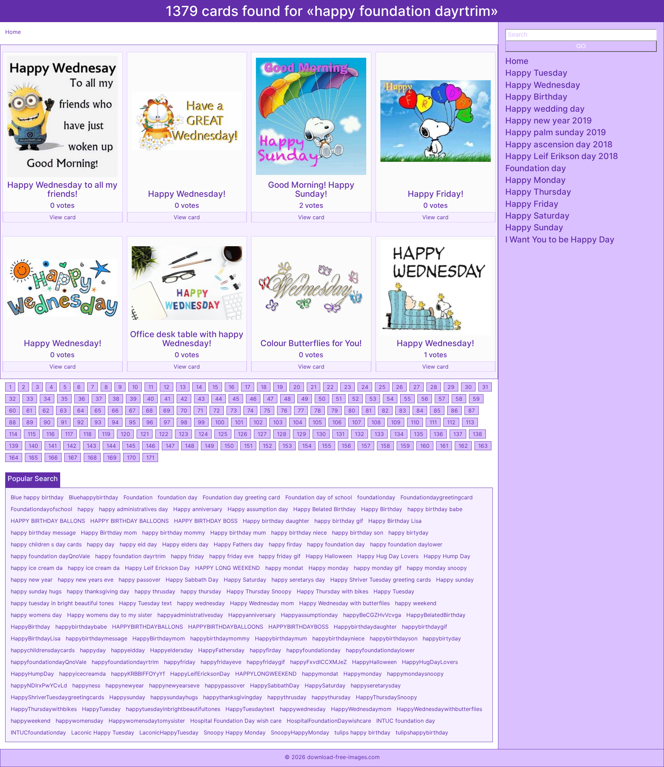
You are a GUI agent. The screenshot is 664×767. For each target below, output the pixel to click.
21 (313, 386)
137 (457, 434)
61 (29, 410)
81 (368, 410)
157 (365, 445)
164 (13, 457)
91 (64, 422)
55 (407, 398)
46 (253, 398)
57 (442, 398)
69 (166, 410)
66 (115, 410)
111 (433, 422)
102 (258, 422)
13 (183, 386)
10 (135, 386)
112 (451, 422)
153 (287, 445)
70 (184, 410)
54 (390, 398)
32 (12, 398)
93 (97, 422)
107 (356, 422)
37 (98, 398)
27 (416, 386)
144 (111, 445)
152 (267, 445)
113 (470, 422)
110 (415, 422)
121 (144, 434)
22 (330, 386)
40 (150, 398)
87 (471, 410)
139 (13, 445)
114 (13, 434)
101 (239, 422)
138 (477, 434)
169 (112, 457)
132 (359, 434)
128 (281, 434)
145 (131, 445)
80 (351, 410)
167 (72, 457)
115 (32, 434)
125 (223, 434)
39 (133, 398)
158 (385, 445)
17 (247, 386)
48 (287, 398)
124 (203, 434)
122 (163, 434)
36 (81, 398)
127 (262, 434)
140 (33, 445)
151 (248, 445)
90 (47, 422)
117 (69, 434)
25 (382, 386)
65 (97, 410)
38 (115, 398)
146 (150, 445)
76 (284, 410)
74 (250, 410)
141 (52, 445)
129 (301, 434)
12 (166, 386)
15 (215, 386)
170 (131, 457)
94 (115, 422)
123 (183, 434)
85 (437, 410)
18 (264, 386)
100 (219, 422)
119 (106, 434)
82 (385, 410)
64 (80, 410)
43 (201, 398)
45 (235, 398)
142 (71, 445)
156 (346, 445)
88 (12, 422)
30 (468, 386)
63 (63, 410)
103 (278, 422)
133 (379, 434)
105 (317, 422)
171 (150, 457)
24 (364, 386)
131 (340, 434)
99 (201, 422)
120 (125, 434)
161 (444, 445)
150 (229, 445)
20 (296, 386)
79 (334, 410)
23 (347, 386)
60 (12, 410)
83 (402, 410)
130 (321, 434)
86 (454, 410)
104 (297, 422)
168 (92, 457)
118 (87, 434)
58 (458, 398)
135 (418, 434)
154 (307, 445)
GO (581, 46)
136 (438, 434)
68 (149, 410)
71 (200, 410)
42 (184, 398)
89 (29, 422)
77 (301, 410)
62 (46, 410)
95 (132, 422)
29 (451, 386)
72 (216, 410)
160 (425, 445)
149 (209, 445)
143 (91, 445)
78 (317, 410)
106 (337, 422)
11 (150, 386)
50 (322, 398)
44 (218, 398)
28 (433, 386)
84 (419, 410)
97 (167, 422)
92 (80, 422)
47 (270, 398)
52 (355, 398)
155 (326, 445)
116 (50, 434)
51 (339, 398)
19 (280, 386)
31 (485, 386)
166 (53, 457)
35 (64, 398)
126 (242, 434)
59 (476, 398)
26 (399, 386)
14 (199, 386)
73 (233, 410)
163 (483, 445)
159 (405, 445)
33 (29, 398)
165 (33, 457)
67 (132, 410)
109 (395, 422)
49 (304, 398)
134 (399, 434)
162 (463, 445)
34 (47, 398)
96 (149, 422)
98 (184, 422)
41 (167, 398)
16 (231, 386)
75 (267, 410)
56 (424, 398)
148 (189, 445)
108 (376, 422)
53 (372, 398)
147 (170, 445)
